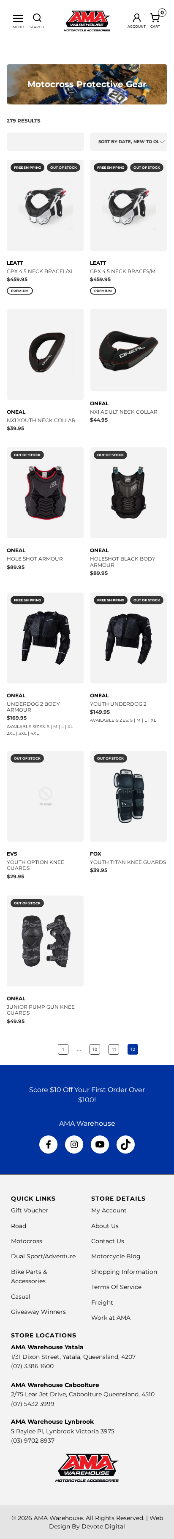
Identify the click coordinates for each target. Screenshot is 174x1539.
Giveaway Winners (38, 1312)
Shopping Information (124, 1272)
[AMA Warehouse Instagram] (74, 1144)
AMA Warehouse (58, 1518)
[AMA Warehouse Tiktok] (125, 1144)
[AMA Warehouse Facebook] (48, 1144)
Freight (102, 1302)
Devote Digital (103, 1526)
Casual (20, 1296)
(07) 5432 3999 (32, 1404)
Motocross (26, 1241)
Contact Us (107, 1241)
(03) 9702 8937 (32, 1440)
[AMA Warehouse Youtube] (99, 1144)
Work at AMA (110, 1317)
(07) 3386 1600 (32, 1366)
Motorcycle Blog (116, 1256)
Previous (42, 1049)
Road (18, 1226)
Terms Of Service (116, 1287)
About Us (105, 1226)
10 (94, 1049)
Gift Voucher (29, 1210)
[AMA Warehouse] (87, 21)
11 (114, 1049)
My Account (109, 1210)
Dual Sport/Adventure (43, 1256)
